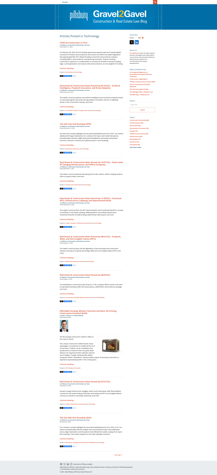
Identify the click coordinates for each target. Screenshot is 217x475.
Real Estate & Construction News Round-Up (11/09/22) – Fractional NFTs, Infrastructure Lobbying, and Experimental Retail (90, 199)
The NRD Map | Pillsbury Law (139, 95)
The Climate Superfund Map (139, 89)
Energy (68, 404)
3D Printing (69, 368)
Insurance (134, 142)
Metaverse (76, 261)
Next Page (118, 455)
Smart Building (100, 297)
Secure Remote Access (97, 467)
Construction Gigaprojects (138, 79)
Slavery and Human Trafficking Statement (119, 467)
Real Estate (69, 72)
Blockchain (69, 149)
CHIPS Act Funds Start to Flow (73, 42)
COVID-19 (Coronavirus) (139, 134)
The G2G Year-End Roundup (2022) (75, 124)
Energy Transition (71, 223)
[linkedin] (68, 464)
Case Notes (135, 145)
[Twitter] (132, 42)
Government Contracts (139, 128)
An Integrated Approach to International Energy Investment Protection (141, 74)
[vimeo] (61, 464)
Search (142, 110)
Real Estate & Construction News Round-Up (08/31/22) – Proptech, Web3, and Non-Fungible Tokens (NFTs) (90, 237)
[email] (71, 464)
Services (65, 2)
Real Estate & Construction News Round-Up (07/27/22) (85, 381)
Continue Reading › (67, 68)
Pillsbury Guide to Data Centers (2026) (142, 82)
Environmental (136, 123)
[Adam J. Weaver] (65, 326)
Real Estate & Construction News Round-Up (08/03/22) (85, 275)
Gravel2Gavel (134, 53)
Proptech (81, 110)
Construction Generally (72, 297)
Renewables (135, 139)
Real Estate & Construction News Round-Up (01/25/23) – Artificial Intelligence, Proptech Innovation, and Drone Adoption (90, 86)
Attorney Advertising (82, 467)
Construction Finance (72, 110)
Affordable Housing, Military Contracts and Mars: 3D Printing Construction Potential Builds (88, 312)
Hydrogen (75, 442)
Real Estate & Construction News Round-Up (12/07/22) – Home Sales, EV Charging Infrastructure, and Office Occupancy (91, 163)
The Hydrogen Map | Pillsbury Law (141, 92)
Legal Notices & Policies (67, 467)
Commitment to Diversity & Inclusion (73, 469)
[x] (64, 464)
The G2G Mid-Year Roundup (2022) (75, 417)
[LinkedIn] (137, 42)
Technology (78, 72)
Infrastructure (70, 185)
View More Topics (135, 147)
